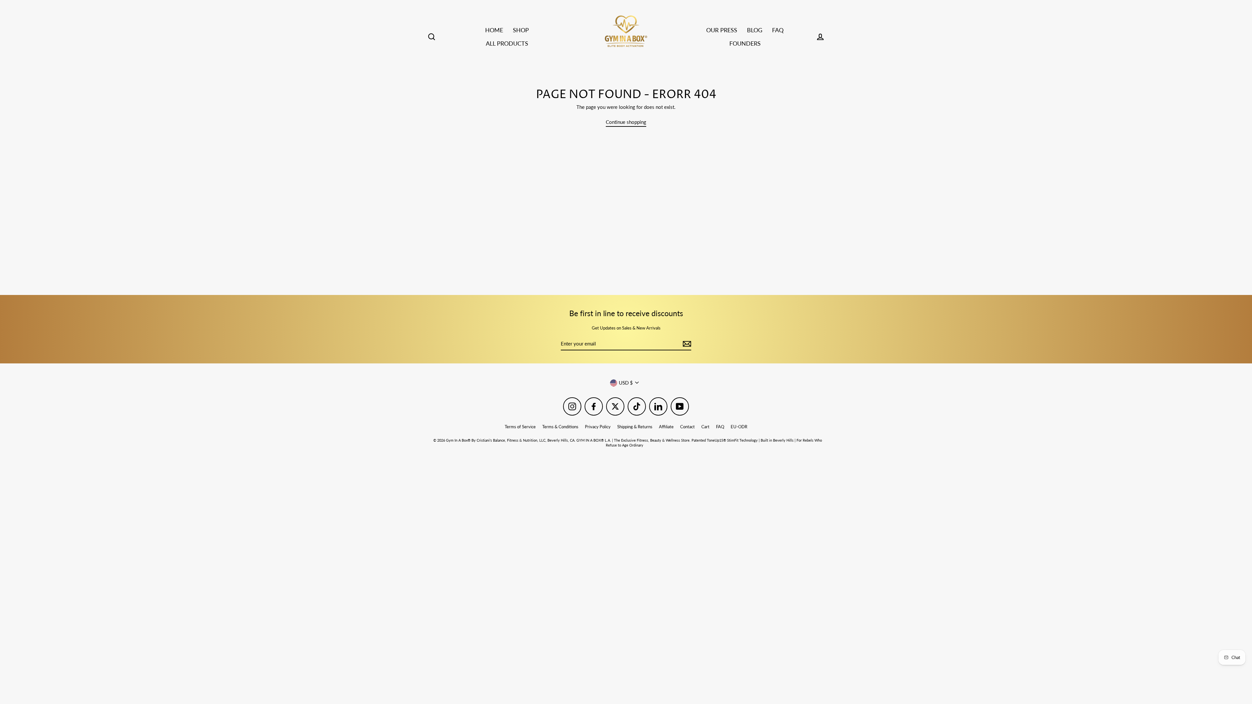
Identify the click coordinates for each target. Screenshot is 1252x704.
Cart (705, 426)
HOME (494, 30)
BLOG (754, 30)
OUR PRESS (721, 30)
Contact (687, 426)
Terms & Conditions (560, 426)
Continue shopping (626, 122)
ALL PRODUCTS (507, 43)
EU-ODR (739, 426)
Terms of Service (520, 426)
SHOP (521, 30)
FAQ (777, 30)
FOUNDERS (745, 43)
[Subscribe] (686, 344)
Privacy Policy (598, 426)
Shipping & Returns (634, 426)
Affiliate (666, 426)
